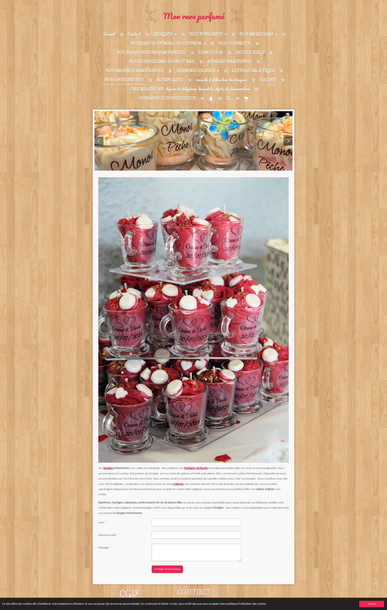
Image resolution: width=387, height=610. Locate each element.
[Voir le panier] (246, 98)
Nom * (102, 522)
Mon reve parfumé (193, 16)
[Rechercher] (228, 98)
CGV (128, 593)
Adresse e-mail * (108, 535)
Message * (104, 547)
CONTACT (193, 591)
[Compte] (210, 98)
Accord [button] (371, 604)
